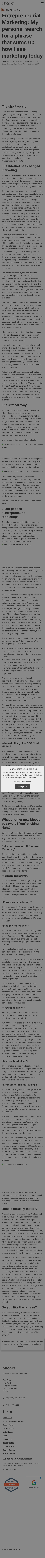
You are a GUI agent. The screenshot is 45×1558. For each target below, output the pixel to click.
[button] (22, 781)
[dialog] (22, 779)
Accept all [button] (22, 787)
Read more (32, 777)
